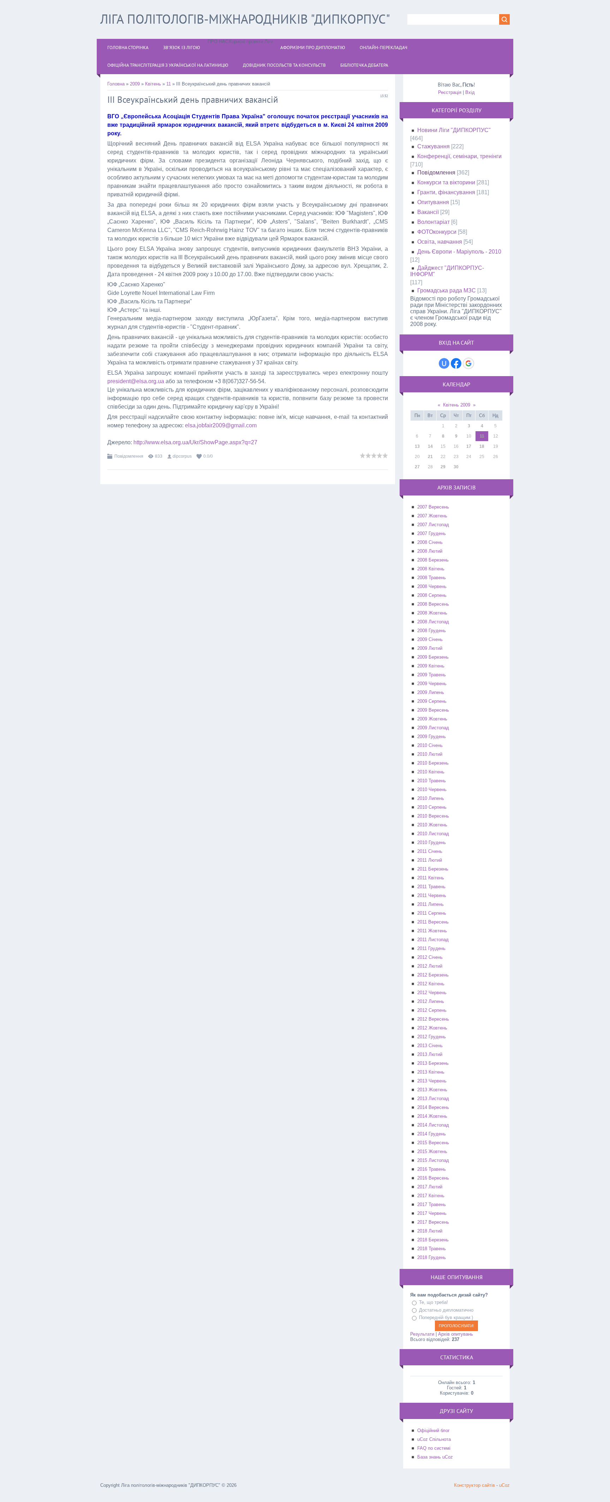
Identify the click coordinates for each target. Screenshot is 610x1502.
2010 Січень (430, 745)
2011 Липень (430, 904)
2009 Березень (433, 657)
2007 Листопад (433, 524)
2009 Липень (430, 692)
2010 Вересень (433, 816)
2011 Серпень (431, 913)
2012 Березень (433, 975)
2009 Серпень (432, 701)
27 (417, 466)
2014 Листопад (433, 1125)
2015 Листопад (433, 1160)
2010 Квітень (430, 771)
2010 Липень (430, 798)
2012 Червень (432, 992)
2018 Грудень (431, 1257)
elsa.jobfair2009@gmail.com (221, 425)
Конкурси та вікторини (446, 182)
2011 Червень (431, 895)
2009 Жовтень (432, 719)
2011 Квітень (430, 877)
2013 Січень (430, 1045)
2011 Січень (429, 851)
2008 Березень (433, 560)
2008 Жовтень (432, 613)
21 (430, 456)
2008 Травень (431, 577)
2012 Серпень (432, 1010)
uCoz (504, 1485)
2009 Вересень (433, 710)
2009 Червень (432, 683)
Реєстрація (449, 92)
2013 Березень (433, 1063)
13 (417, 446)
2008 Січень (430, 542)
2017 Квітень (430, 1195)
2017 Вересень (433, 1222)
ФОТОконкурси (436, 232)
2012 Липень (430, 1001)
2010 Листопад (433, 833)
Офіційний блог (433, 1430)
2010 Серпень (432, 807)
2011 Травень (431, 886)
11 (168, 84)
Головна (116, 84)
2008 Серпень (432, 595)
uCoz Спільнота (434, 1439)
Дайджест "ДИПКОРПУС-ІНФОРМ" (447, 271)
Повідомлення (128, 456)
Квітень (153, 84)
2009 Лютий (429, 648)
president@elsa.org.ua (135, 381)
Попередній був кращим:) (446, 1317)
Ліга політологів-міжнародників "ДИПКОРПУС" (245, 19)
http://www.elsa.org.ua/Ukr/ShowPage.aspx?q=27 (195, 442)
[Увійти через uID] (444, 363)
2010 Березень (433, 763)
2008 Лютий (429, 551)
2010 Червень (432, 789)
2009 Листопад (433, 727)
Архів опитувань (455, 1334)
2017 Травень (431, 1204)
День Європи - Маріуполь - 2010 (459, 252)
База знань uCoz (435, 1457)
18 (481, 446)
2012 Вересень (433, 1019)
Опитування (433, 202)
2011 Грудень (431, 948)
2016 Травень (431, 1169)
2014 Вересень (433, 1107)
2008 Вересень (433, 604)
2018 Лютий (429, 1231)
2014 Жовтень (432, 1116)
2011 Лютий (429, 860)
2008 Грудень (431, 630)
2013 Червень (432, 1081)
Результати (422, 1334)
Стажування (433, 146)
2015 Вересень (433, 1142)
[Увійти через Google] (468, 363)
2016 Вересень (433, 1178)
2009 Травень (431, 674)
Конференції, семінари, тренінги (459, 156)
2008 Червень (432, 586)
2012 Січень (430, 957)
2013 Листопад (433, 1098)
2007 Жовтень (432, 515)
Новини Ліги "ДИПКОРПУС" (454, 130)
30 (456, 466)
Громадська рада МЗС (446, 290)
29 (443, 466)
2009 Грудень (431, 736)
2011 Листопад (433, 939)
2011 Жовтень (432, 930)
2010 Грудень (431, 842)
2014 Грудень (431, 1133)
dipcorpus (182, 456)
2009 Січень (430, 639)
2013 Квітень (430, 1072)
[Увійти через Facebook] (456, 363)
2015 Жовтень (432, 1151)
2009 (135, 84)
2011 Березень (432, 869)
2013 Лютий (429, 1054)
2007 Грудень (431, 533)
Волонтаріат (433, 222)
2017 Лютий (429, 1186)
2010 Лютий (429, 754)
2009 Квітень (430, 666)
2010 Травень (431, 780)
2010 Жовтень (432, 824)
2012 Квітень (430, 983)
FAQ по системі (433, 1448)
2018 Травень (431, 1248)
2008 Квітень (430, 568)
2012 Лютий (429, 966)
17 (468, 446)
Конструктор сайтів (474, 1485)
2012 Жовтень (432, 1028)
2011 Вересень (433, 922)
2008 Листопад (433, 621)
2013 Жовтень (432, 1089)
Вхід (470, 92)
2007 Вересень (433, 507)
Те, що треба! (433, 1302)
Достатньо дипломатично (446, 1310)
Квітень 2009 (456, 405)
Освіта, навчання (439, 242)
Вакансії (428, 212)
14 (430, 446)
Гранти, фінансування (446, 192)
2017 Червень (432, 1213)
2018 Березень (433, 1239)
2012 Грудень (431, 1036)
